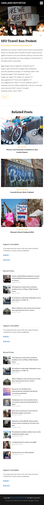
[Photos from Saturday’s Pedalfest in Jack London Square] (22, 129)
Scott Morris (7, 46)
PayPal (6, 255)
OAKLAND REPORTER (13, 2)
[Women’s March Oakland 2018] (22, 212)
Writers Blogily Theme (31, 500)
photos (4, 97)
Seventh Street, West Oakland (22, 192)
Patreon (6, 260)
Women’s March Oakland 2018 (22, 232)
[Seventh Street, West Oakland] (22, 172)
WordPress (18, 500)
